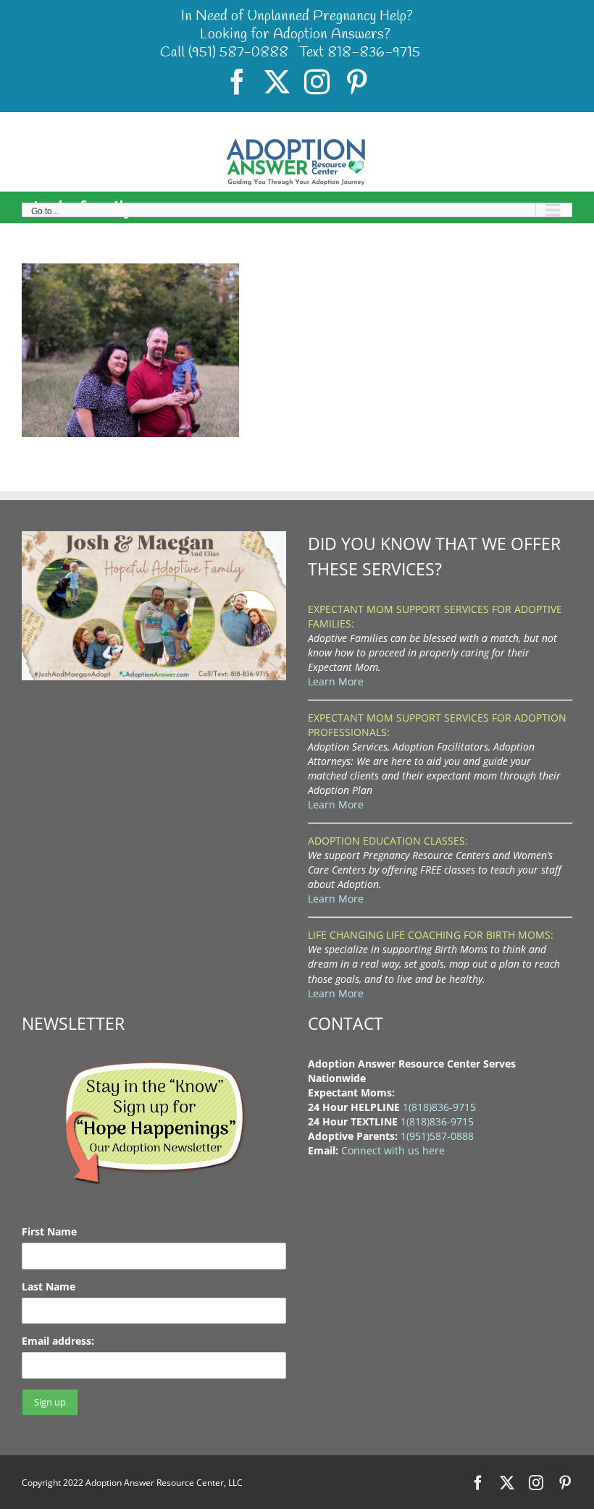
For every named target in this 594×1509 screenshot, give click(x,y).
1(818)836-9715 (439, 1107)
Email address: (58, 1341)
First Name (49, 1231)
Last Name (48, 1286)
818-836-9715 (373, 52)
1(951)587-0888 (437, 1136)
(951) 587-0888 (238, 52)
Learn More (336, 681)
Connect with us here (393, 1150)
